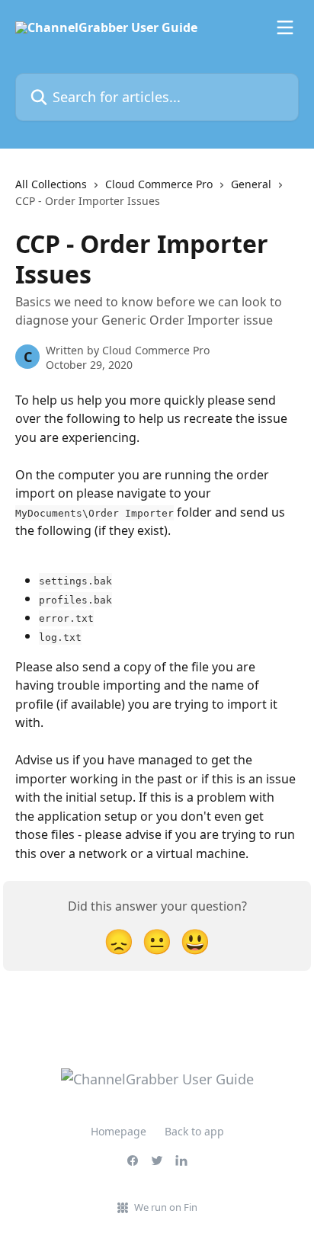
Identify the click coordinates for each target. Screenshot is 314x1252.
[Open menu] (285, 27)
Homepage (118, 1131)
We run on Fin (165, 1207)
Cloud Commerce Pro (159, 184)
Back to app (194, 1131)
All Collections (51, 184)
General (251, 184)
